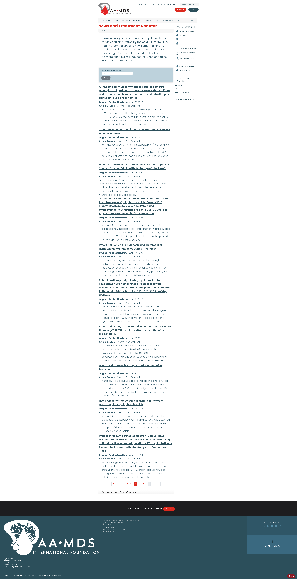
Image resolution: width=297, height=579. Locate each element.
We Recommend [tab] (109, 492)
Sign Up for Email (184, 70)
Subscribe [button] (180, 10)
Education (179, 85)
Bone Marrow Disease (111, 70)
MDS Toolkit (183, 35)
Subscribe (169, 509)
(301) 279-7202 (119, 523)
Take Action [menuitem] (180, 20)
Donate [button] (193, 10)
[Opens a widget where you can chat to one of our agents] (291, 576)
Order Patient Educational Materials (185, 53)
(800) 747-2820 (108, 523)
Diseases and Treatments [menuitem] (131, 20)
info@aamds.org (108, 527)
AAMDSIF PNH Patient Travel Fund (186, 44)
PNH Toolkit (182, 39)
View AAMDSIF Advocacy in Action (186, 59)
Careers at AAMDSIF (10, 565)
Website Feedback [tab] (128, 492)
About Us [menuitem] (191, 20)
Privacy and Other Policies (12, 561)
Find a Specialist (157, 4)
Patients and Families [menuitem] (109, 20)
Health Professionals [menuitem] (164, 20)
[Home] (114, 9)
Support (178, 89)
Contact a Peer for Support (187, 49)
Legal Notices (8, 559)
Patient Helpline (144, 4)
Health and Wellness (182, 92)
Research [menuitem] (149, 20)
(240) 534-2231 (111, 525)
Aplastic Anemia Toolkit (186, 31)
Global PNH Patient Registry (187, 66)
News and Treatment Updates (185, 99)
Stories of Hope (181, 96)
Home (103, 31)
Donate (6, 563)
